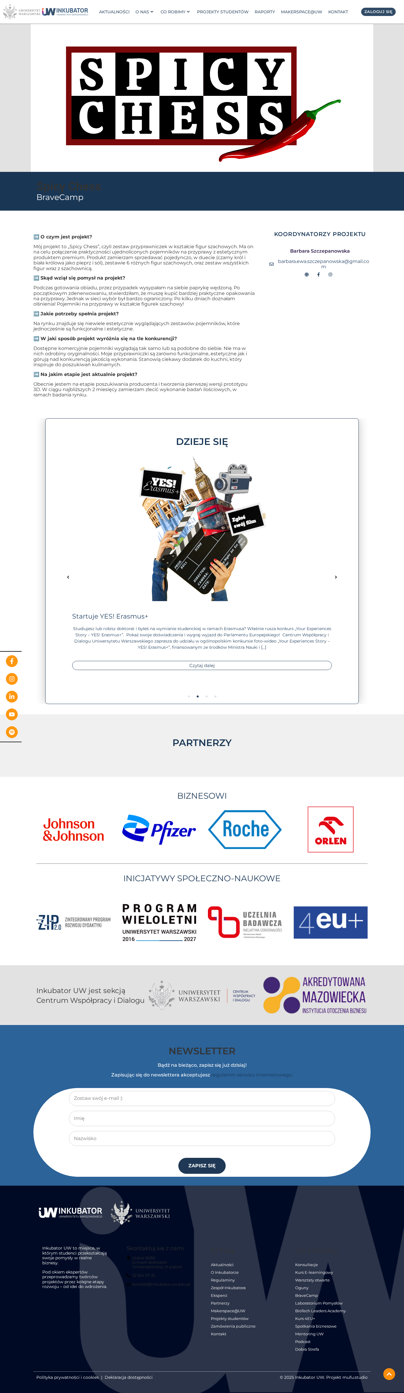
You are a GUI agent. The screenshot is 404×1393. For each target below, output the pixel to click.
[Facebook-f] (12, 661)
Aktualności (114, 11)
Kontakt (338, 11)
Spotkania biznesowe (316, 1326)
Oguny (301, 1288)
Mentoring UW (309, 1334)
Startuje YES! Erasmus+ (110, 616)
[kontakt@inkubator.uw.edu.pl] (159, 1286)
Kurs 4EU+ (305, 1318)
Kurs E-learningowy (314, 1272)
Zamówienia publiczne (233, 1326)
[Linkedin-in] (12, 697)
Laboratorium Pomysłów (318, 1303)
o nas (142, 11)
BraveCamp (59, 197)
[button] (68, 577)
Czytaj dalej (202, 665)
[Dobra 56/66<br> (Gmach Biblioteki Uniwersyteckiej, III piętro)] (159, 1264)
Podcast (303, 1341)
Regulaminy (223, 1280)
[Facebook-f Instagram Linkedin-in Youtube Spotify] (11, 696)
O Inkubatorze (225, 1272)
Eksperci (219, 1295)
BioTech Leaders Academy (320, 1311)
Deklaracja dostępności (129, 1377)
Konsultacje (306, 1265)
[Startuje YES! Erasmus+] (202, 527)
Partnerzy (220, 1303)
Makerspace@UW (301, 11)
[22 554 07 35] (141, 1277)
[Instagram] (12, 679)
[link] (65, 12)
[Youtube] (12, 714)
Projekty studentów (223, 11)
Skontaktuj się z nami (155, 1248)
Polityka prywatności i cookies (67, 1377)
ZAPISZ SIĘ (202, 1165)
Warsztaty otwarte (312, 1280)
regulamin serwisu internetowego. (252, 1075)
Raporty (265, 11)
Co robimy (173, 11)
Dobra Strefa (307, 1349)
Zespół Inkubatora (228, 1288)
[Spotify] (12, 732)
